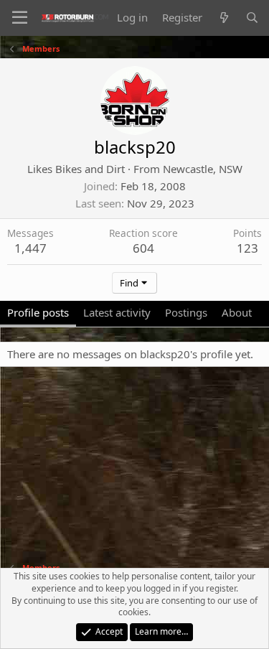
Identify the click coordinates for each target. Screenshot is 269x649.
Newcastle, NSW (202, 169)
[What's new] (223, 17)
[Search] (252, 17)
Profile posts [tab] (38, 312)
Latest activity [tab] (117, 312)
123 (247, 248)
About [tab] (237, 312)
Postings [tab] (186, 312)
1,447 (30, 248)
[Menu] (20, 18)
